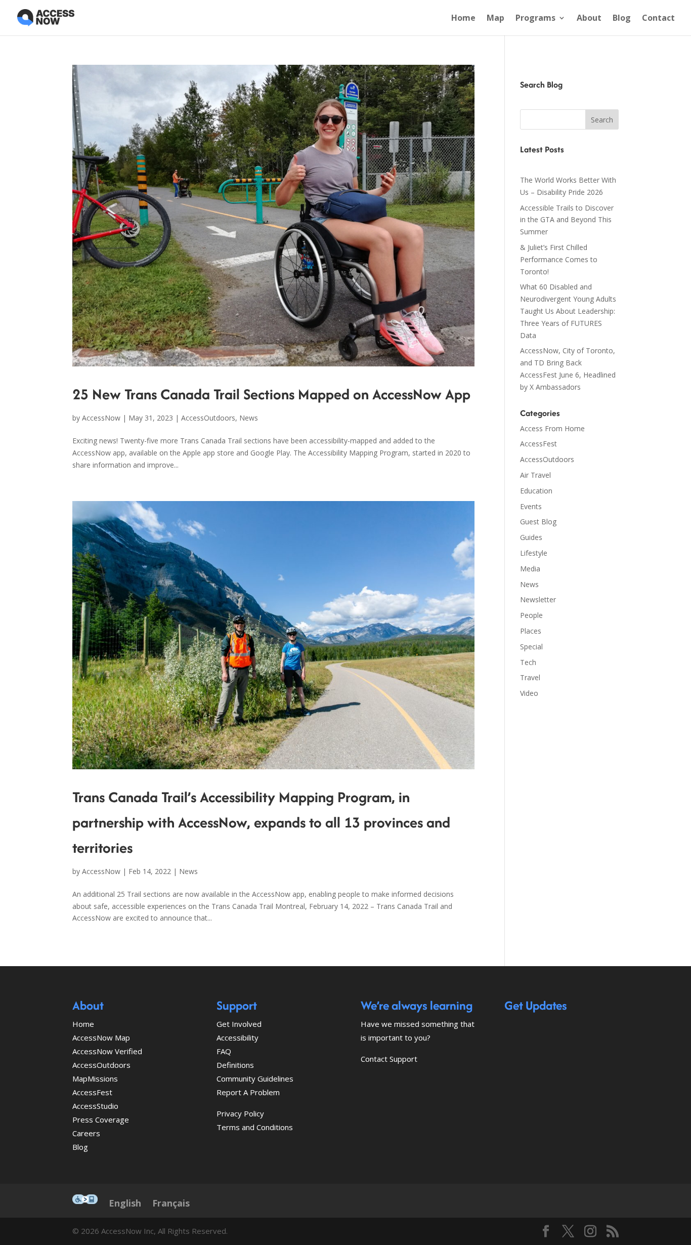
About (589, 18)
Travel (530, 677)
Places (530, 631)
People (531, 615)
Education (536, 490)
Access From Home (552, 428)
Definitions (235, 1065)
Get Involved (239, 1024)
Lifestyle (533, 553)
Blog (622, 18)
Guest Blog (538, 521)
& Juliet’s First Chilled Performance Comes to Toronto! (558, 259)
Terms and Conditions (255, 1127)
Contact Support (389, 1059)
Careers (86, 1133)
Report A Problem (248, 1092)
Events (531, 506)
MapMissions (95, 1078)
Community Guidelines (255, 1078)
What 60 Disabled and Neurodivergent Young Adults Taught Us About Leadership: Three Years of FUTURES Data (568, 311)
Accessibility (237, 1037)
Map (495, 18)
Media (530, 568)
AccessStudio (95, 1106)
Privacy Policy (240, 1113)
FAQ (224, 1051)
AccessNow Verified (107, 1051)
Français (171, 1203)
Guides (531, 537)
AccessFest (538, 443)
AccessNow (101, 418)
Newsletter (538, 599)
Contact (658, 18)
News (248, 418)
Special (531, 646)
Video (529, 693)
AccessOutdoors (208, 418)
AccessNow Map (101, 1037)
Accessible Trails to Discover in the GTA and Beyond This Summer (567, 220)
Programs (535, 18)
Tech (528, 662)
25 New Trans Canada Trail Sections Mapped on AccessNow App (271, 394)
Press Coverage (100, 1119)
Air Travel (535, 475)
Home (463, 18)
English (125, 1203)
